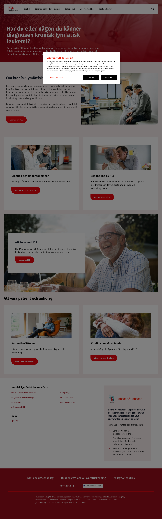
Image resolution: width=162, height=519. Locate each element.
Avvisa (91, 77)
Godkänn (108, 77)
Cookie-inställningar (55, 77)
